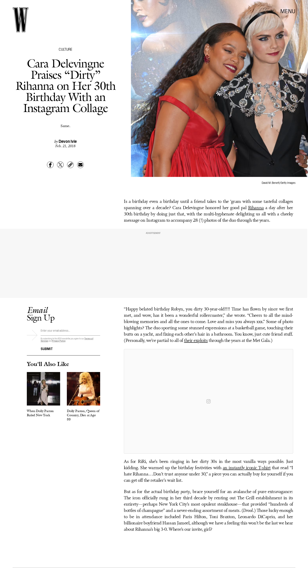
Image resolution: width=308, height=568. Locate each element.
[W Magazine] (20, 20)
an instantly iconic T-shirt (247, 468)
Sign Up (40, 314)
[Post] (60, 164)
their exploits (196, 341)
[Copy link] (70, 164)
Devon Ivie (68, 141)
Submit (47, 348)
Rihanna (256, 208)
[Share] (50, 164)
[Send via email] (80, 164)
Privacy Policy (59, 340)
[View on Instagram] (208, 401)
